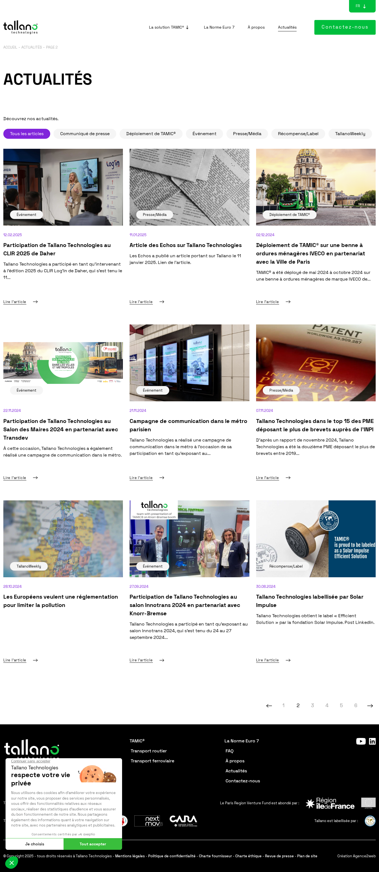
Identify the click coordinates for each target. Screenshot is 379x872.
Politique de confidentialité (172, 856)
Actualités (31, 47)
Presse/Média (247, 134)
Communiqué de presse (85, 134)
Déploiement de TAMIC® (151, 134)
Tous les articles (27, 134)
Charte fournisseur (215, 856)
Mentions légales (130, 856)
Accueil (10, 47)
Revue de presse (279, 856)
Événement (204, 134)
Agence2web (364, 856)
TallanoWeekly (350, 134)
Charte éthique (248, 856)
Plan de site (307, 856)
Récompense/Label (298, 134)
